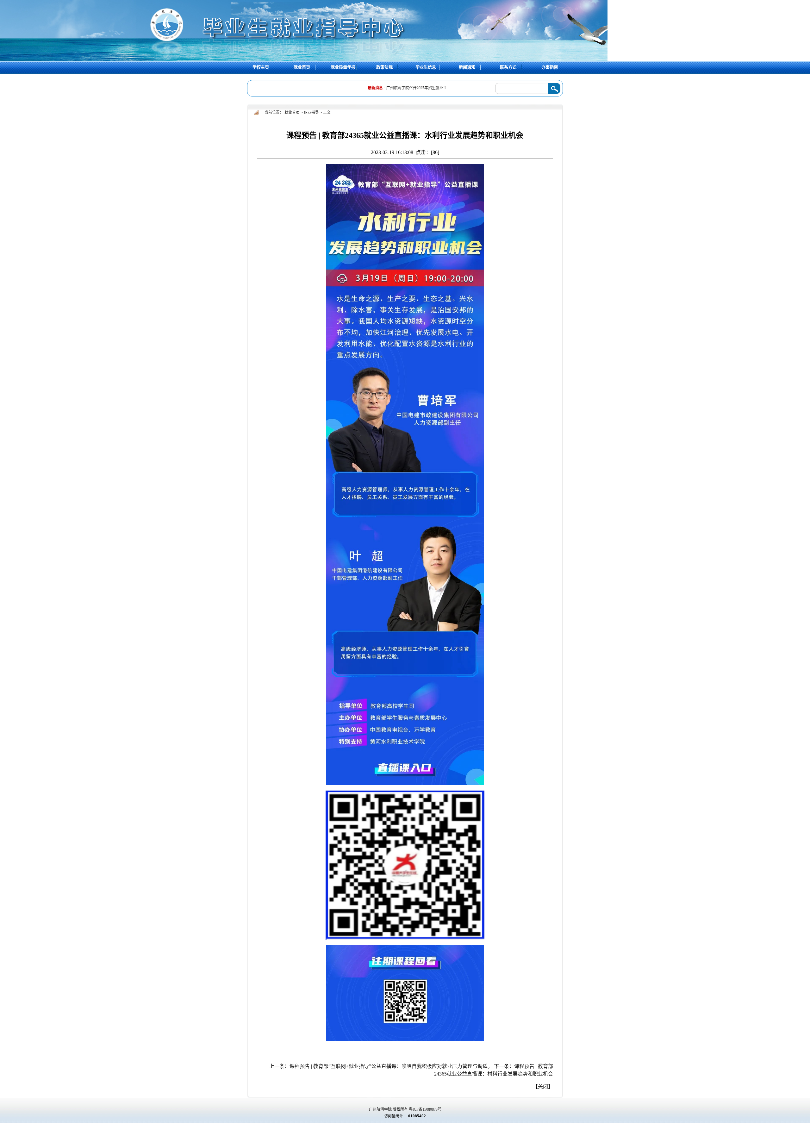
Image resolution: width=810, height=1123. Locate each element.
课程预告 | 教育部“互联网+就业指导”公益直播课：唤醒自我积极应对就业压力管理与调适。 (391, 1066)
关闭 (543, 1086)
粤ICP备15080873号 (425, 1109)
